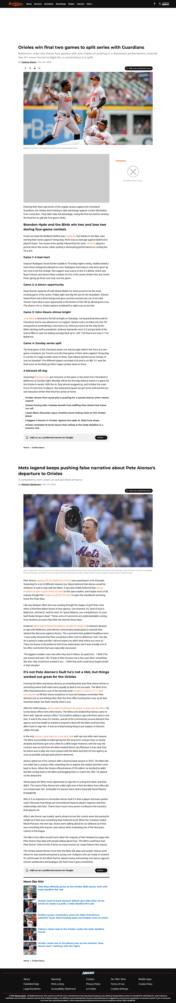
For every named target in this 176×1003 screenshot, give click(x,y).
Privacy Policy (93, 984)
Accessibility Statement (63, 988)
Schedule (48, 4)
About (27, 979)
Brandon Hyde (41, 377)
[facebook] (154, 4)
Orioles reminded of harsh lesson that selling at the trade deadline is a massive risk (64, 426)
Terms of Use (118, 984)
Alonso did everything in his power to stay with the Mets (76, 708)
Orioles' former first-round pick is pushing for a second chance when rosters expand (67, 399)
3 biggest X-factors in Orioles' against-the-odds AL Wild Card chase (62, 420)
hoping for (70, 236)
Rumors (38, 4)
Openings (56, 979)
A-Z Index (91, 988)
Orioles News (38, 447)
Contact (90, 979)
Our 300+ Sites (118, 979)
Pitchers (91, 243)
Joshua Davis (29, 62)
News (29, 4)
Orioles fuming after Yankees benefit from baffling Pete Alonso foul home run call (65, 407)
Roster (71, 4)
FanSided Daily (31, 984)
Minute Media (20, 996)
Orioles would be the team (57, 595)
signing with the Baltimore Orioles (53, 580)
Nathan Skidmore (31, 484)
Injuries (80, 4)
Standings (61, 4)
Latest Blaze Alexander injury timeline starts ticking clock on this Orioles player (65, 414)
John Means (29, 318)
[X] (160, 4)
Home (26, 447)
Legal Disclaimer (32, 988)
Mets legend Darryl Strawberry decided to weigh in (60, 626)
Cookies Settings (119, 988)
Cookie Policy (145, 984)
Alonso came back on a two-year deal (54, 736)
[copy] (39, 68)
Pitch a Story (57, 984)
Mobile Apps (145, 979)
